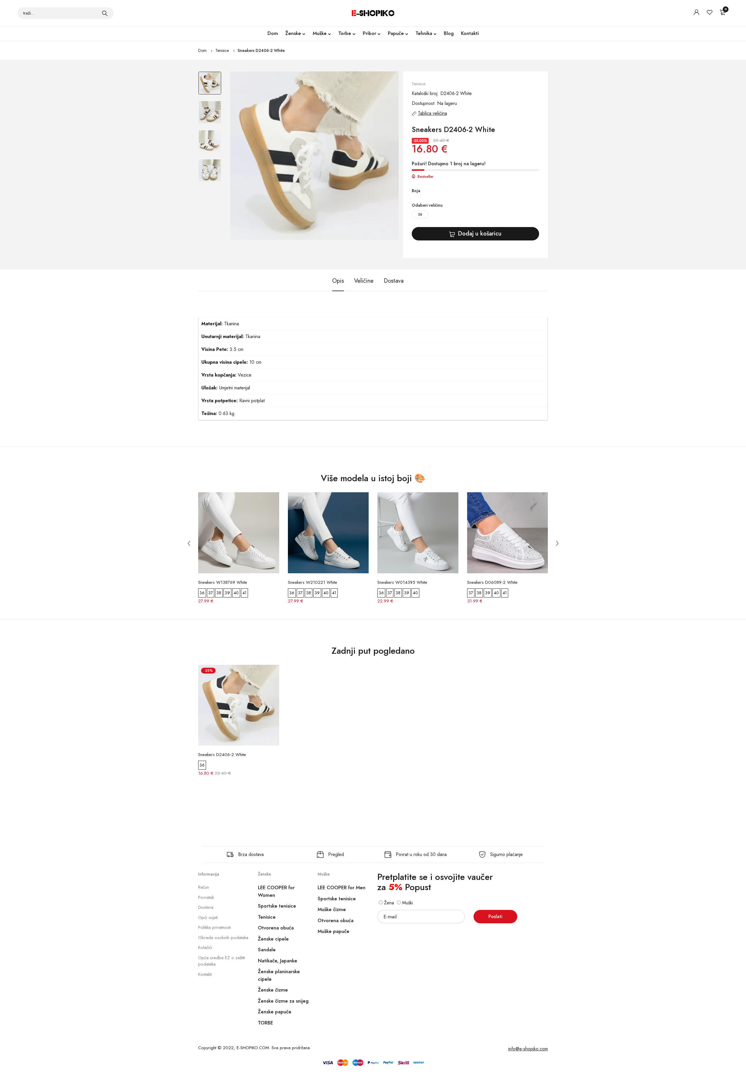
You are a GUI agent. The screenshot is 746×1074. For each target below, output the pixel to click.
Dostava (205, 907)
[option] (209, 86)
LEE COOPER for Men (341, 887)
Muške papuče (333, 931)
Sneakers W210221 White (312, 582)
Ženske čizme (273, 989)
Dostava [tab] (394, 281)
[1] (105, 13)
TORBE (265, 1022)
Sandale (267, 949)
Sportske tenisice (277, 905)
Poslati (495, 916)
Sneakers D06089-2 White (492, 582)
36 (420, 214)
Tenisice (222, 50)
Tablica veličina (432, 113)
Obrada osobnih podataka (223, 937)
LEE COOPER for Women (276, 891)
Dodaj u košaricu (480, 233)
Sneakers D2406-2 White (261, 50)
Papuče (396, 33)
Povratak (206, 897)
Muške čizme (332, 909)
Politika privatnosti (214, 927)
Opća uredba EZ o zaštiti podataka (221, 961)
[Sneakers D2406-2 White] (314, 155)
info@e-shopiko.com (528, 1048)
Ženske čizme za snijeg (283, 1000)
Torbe (344, 33)
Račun (203, 887)
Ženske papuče (274, 1011)
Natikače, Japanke (277, 960)
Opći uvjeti (208, 917)
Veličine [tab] (364, 281)
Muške (320, 33)
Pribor (369, 33)
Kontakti (470, 33)
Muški (407, 902)
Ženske (293, 33)
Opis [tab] (338, 281)
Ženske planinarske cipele (279, 975)
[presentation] (189, 543)
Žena (388, 902)
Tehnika (424, 33)
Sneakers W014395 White (402, 582)
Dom (273, 33)
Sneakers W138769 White (222, 582)
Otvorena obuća (276, 927)
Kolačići (205, 947)
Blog (449, 33)
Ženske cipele (273, 938)
